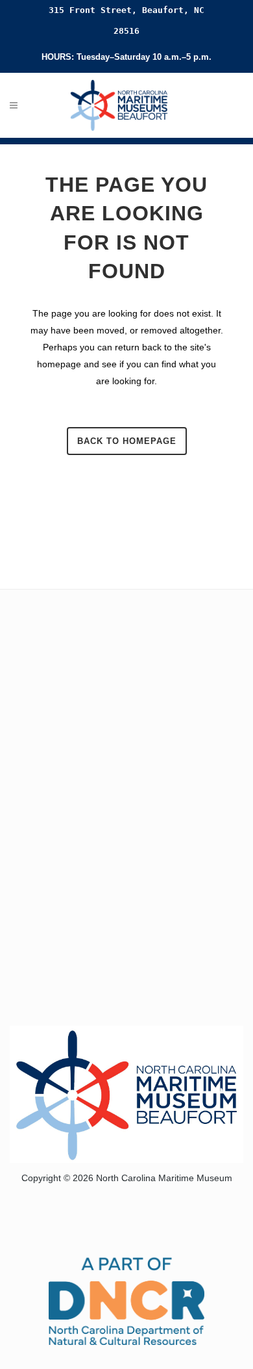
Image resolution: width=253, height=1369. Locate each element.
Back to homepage (126, 441)
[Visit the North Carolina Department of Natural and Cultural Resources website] (126, 1300)
